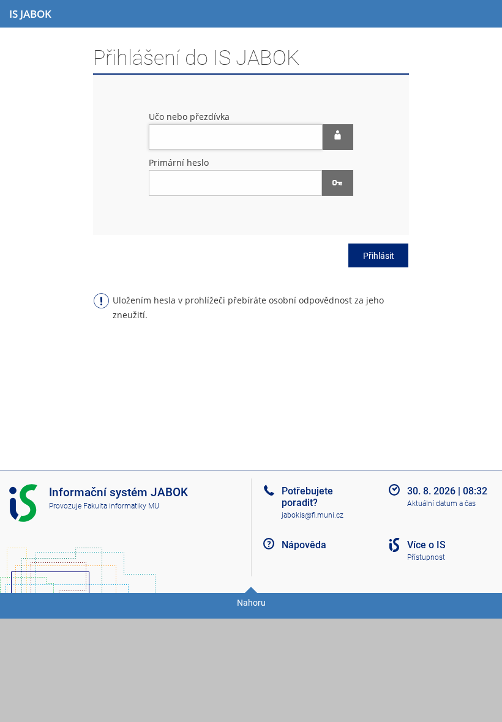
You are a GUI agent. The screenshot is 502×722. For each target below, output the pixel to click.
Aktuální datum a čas (441, 503)
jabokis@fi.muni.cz (312, 515)
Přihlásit (378, 256)
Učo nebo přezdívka (189, 116)
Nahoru (251, 603)
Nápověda (304, 545)
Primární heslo (179, 162)
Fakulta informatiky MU (121, 506)
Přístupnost (426, 557)
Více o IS (426, 545)
